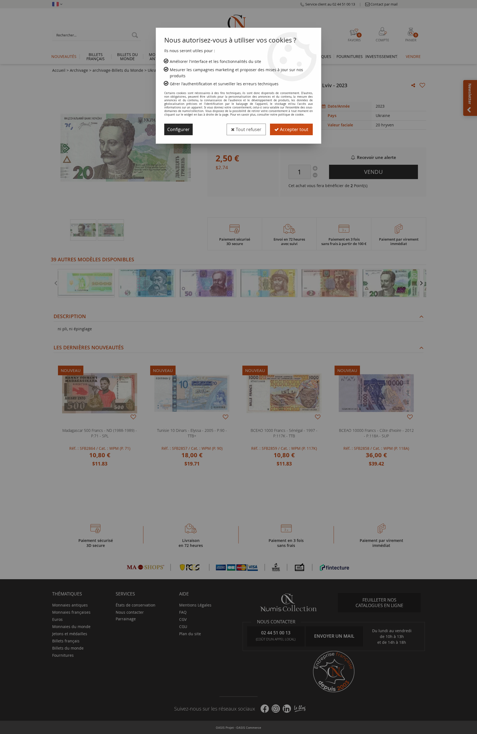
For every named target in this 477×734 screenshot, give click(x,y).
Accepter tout (293, 129)
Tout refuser (248, 129)
